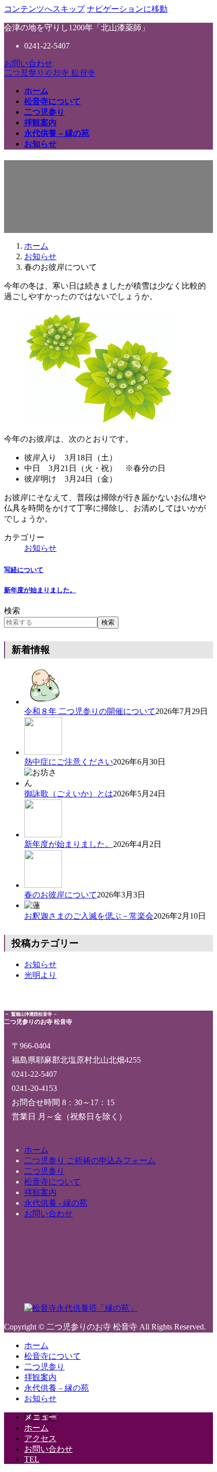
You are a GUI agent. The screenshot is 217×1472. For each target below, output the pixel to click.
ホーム (36, 1150)
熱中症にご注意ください (68, 761)
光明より (40, 975)
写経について (23, 570)
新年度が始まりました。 (40, 590)
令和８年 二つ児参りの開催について (89, 711)
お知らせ (40, 548)
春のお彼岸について (60, 894)
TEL (31, 1459)
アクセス (40, 1438)
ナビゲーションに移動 (127, 9)
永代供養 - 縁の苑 (55, 1203)
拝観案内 (40, 1192)
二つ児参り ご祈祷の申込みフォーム (89, 1160)
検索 (12, 610)
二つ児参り (44, 1171)
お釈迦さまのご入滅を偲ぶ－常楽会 (88, 916)
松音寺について (52, 1181)
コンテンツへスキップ (44, 9)
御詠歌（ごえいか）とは (68, 793)
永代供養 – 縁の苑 (56, 1388)
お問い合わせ (28, 63)
